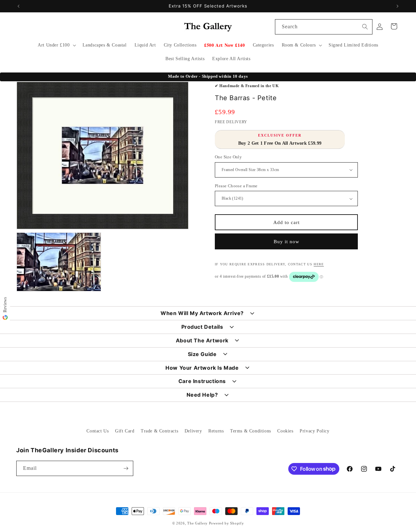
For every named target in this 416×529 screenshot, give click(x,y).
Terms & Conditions (250, 431)
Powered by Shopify (226, 523)
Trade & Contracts (159, 431)
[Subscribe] (126, 468)
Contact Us (97, 431)
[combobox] (323, 27)
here (319, 264)
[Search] (365, 27)
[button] (56, 45)
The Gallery (197, 523)
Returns (216, 431)
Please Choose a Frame (236, 185)
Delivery (193, 431)
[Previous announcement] (18, 6)
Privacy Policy (314, 431)
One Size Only (228, 156)
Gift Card (124, 431)
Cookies (285, 431)
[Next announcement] (397, 6)
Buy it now (286, 241)
